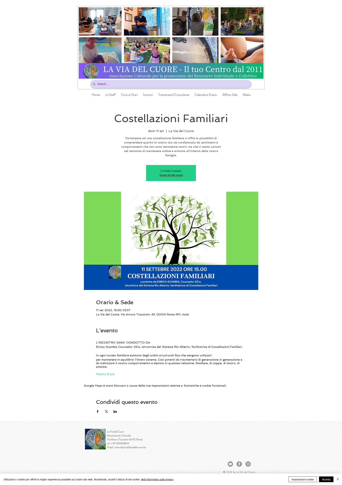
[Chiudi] (338, 479)
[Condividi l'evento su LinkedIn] (115, 411)
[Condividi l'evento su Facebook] (97, 411)
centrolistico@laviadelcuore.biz (130, 447)
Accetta (326, 479)
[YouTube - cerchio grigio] (230, 464)
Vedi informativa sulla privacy (157, 479)
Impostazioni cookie (303, 479)
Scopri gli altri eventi (171, 175)
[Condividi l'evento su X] (106, 411)
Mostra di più (105, 374)
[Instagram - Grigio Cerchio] (248, 464)
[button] (129, 94)
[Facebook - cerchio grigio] (239, 464)
